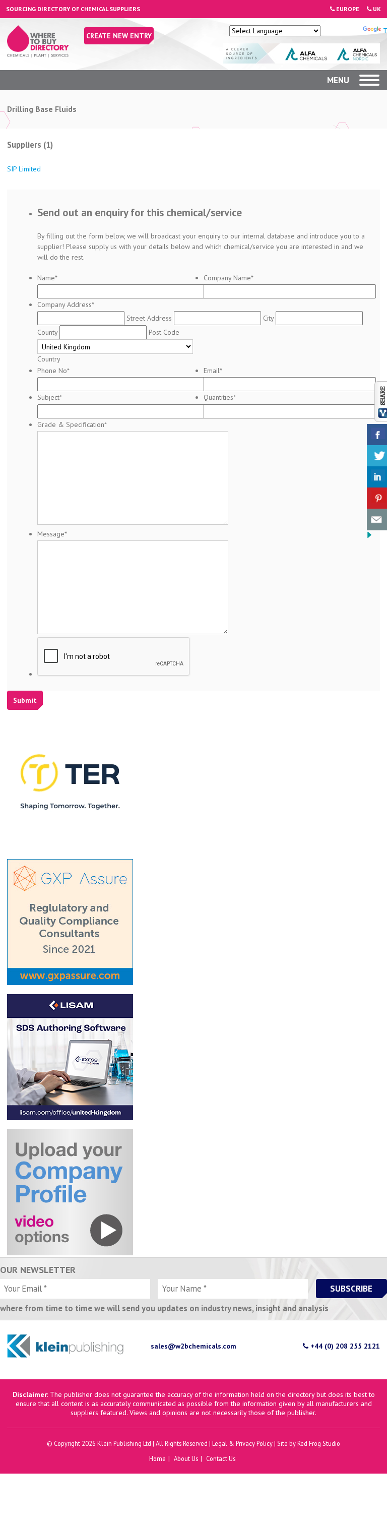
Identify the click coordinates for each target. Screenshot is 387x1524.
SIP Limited (24, 168)
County (47, 332)
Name (47, 277)
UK (376, 9)
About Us (186, 1458)
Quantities (220, 397)
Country (48, 358)
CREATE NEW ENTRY (119, 35)
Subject (49, 397)
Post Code (164, 332)
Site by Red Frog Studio (308, 1443)
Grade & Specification (72, 424)
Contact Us (220, 1458)
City (268, 318)
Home (157, 1458)
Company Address (65, 304)
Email (213, 370)
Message (52, 533)
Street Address (149, 318)
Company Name (228, 277)
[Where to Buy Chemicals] (38, 54)
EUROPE (347, 9)
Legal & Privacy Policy (242, 1443)
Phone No (53, 370)
